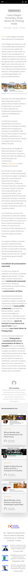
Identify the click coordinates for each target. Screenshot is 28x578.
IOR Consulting (8, 28)
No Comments (22, 28)
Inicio (3, 37)
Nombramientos (14, 10)
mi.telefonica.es (12, 163)
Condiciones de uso (10, 538)
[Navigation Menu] (26, 2)
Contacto (18, 540)
